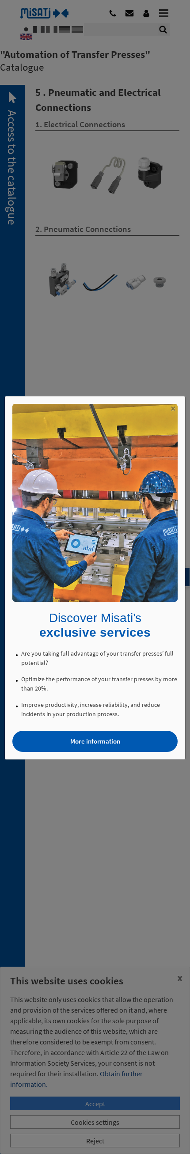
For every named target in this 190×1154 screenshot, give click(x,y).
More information (95, 741)
